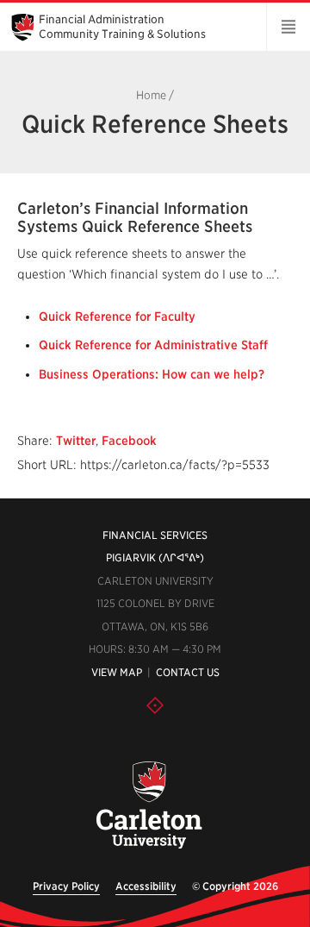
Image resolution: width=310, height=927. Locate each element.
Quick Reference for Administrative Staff (153, 345)
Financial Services (155, 535)
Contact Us (188, 672)
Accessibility (146, 886)
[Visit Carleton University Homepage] (148, 805)
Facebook (129, 441)
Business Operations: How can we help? (151, 374)
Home (151, 95)
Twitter (76, 441)
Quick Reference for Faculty (117, 316)
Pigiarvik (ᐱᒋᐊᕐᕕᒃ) (155, 557)
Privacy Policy (66, 886)
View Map (116, 672)
